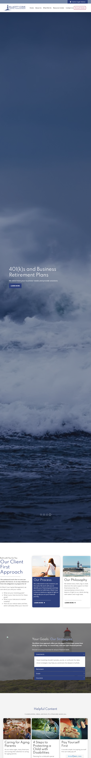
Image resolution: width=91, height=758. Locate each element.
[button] (31, 8)
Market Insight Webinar (78, 2)
